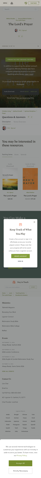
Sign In (20, 261)
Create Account (20, 256)
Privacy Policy (22, 455)
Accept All (20, 463)
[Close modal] (34, 222)
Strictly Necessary (20, 471)
